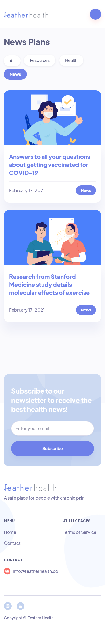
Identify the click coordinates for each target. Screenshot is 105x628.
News (15, 74)
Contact (12, 543)
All (12, 60)
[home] (26, 14)
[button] (95, 14)
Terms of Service (79, 532)
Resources (40, 60)
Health (71, 60)
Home (10, 532)
